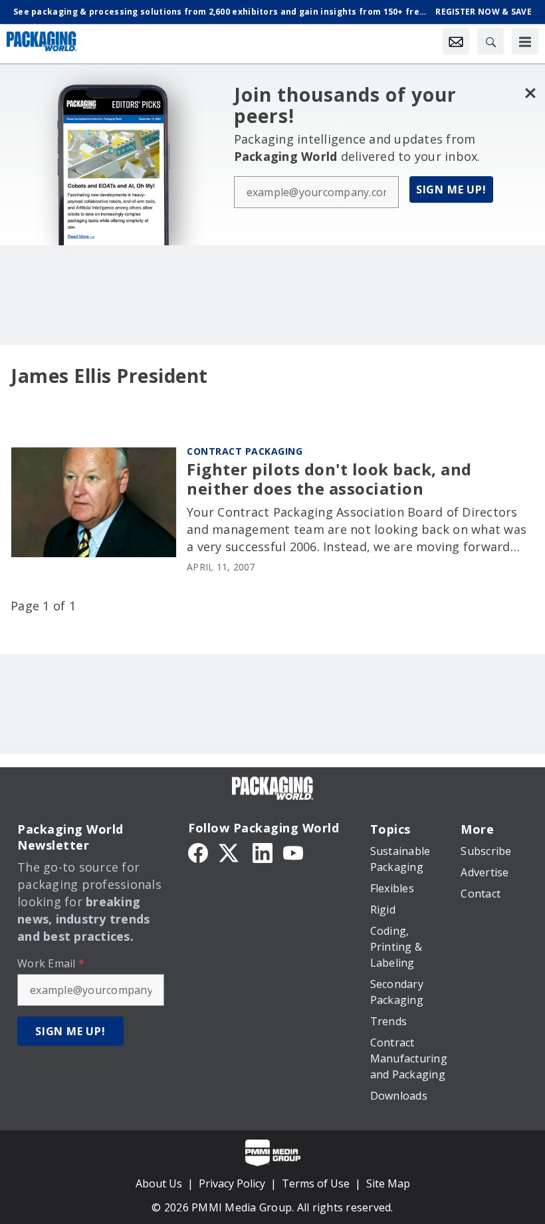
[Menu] (525, 41)
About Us (159, 1183)
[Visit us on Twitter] (230, 851)
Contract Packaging (244, 451)
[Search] (490, 41)
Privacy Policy (232, 1183)
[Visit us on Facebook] (198, 851)
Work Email (50, 963)
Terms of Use (316, 1183)
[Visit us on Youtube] (293, 851)
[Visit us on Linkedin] (262, 851)
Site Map (388, 1183)
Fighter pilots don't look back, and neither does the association (329, 479)
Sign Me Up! (451, 189)
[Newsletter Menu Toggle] (456, 41)
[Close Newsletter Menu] (530, 92)
